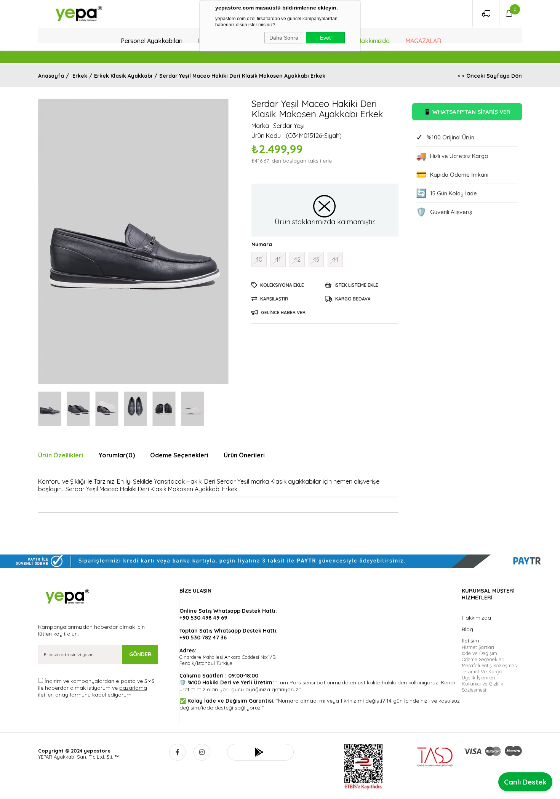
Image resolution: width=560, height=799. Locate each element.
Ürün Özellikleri (60, 455)
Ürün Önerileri (244, 455)
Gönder (140, 654)
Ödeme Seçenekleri (179, 455)
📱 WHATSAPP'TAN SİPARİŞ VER (467, 111)
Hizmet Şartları (478, 647)
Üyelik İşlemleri (478, 677)
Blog (467, 629)
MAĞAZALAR (423, 41)
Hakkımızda (373, 41)
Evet (325, 38)
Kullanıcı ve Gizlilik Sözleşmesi (482, 687)
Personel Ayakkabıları (151, 41)
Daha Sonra (283, 38)
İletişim (470, 640)
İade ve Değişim (479, 653)
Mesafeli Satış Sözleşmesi (490, 665)
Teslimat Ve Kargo (482, 671)
